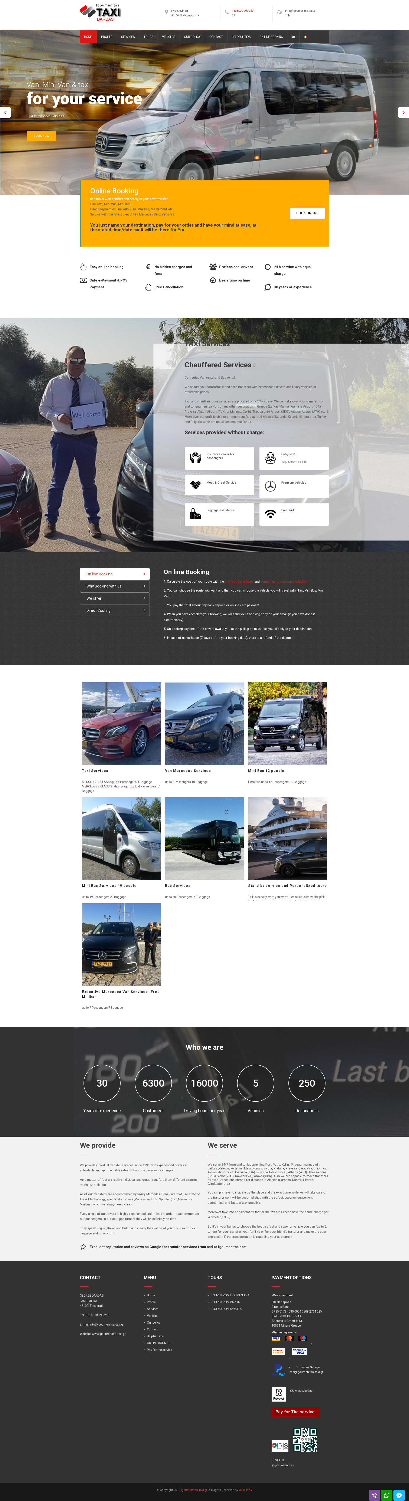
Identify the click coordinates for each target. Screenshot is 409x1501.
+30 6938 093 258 (242, 10)
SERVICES (128, 37)
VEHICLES (168, 37)
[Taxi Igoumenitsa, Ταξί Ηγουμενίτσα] (101, 5)
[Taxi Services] (121, 723)
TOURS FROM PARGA (225, 1302)
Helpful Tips (155, 1336)
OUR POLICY (192, 37)
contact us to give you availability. (284, 581)
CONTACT (216, 37)
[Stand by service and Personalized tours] (287, 838)
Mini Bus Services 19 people (109, 886)
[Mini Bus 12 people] (287, 723)
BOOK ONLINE (307, 213)
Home (151, 1295)
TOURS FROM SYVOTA (226, 1309)
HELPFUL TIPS (241, 37)
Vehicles (152, 1315)
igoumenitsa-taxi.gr (194, 1490)
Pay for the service (159, 1350)
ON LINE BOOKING (271, 37)
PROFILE (106, 37)
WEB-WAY (245, 1490)
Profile (151, 1302)
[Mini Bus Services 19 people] (121, 838)
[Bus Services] (204, 838)
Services (152, 1309)
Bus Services (177, 886)
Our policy (153, 1322)
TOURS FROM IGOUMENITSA (230, 1295)
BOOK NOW (41, 145)
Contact (152, 1329)
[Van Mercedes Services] (204, 723)
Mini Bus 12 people (266, 771)
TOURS (148, 37)
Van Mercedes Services (188, 771)
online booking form (239, 581)
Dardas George (310, 1367)
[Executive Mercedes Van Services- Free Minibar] (121, 944)
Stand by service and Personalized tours (287, 886)
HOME (88, 37)
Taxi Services (95, 771)
